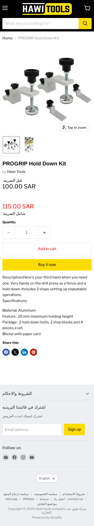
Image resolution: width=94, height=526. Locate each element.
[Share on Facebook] (6, 352)
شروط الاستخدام (74, 494)
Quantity (9, 222)
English (44, 478)
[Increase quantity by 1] (44, 232)
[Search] (85, 23)
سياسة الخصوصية (45, 494)
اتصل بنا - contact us (68, 499)
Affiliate (28, 499)
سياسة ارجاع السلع (16, 494)
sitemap (12, 499)
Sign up (74, 429)
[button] (11, 145)
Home (7, 38)
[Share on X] (15, 352)
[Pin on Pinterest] (33, 352)
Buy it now (47, 265)
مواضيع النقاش (47, 504)
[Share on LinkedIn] (24, 352)
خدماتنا (44, 499)
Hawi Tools (16, 171)
